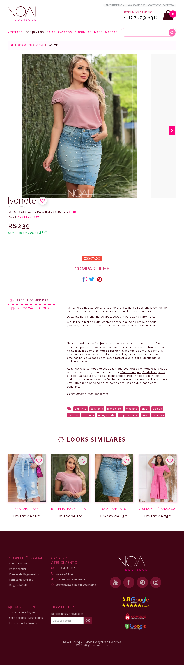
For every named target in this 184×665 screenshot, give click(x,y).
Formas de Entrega (20, 579)
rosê (145, 415)
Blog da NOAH (17, 585)
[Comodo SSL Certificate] (135, 616)
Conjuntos (34, 32)
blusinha (88, 415)
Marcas (111, 32)
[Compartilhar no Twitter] (91, 279)
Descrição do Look (32, 308)
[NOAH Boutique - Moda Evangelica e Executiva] (25, 13)
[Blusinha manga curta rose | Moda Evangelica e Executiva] (70, 478)
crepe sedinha (128, 415)
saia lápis (97, 408)
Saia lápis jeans (26, 508)
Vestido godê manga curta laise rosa (158, 508)
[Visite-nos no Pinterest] (142, 582)
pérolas (73, 415)
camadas (158, 415)
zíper (145, 408)
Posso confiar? (17, 569)
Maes (98, 32)
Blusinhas (83, 32)
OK (87, 620)
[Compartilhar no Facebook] (84, 279)
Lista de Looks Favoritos (24, 623)
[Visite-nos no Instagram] (155, 582)
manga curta (106, 415)
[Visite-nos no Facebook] (128, 582)
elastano (131, 408)
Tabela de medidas (32, 300)
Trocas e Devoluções (21, 612)
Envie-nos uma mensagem (72, 579)
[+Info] (73, 212)
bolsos (157, 408)
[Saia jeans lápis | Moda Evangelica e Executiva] (114, 478)
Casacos (65, 32)
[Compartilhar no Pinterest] (99, 279)
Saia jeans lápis (114, 508)
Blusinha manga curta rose (70, 508)
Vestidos (15, 32)
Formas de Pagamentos (23, 574)
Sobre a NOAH (17, 563)
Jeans (39, 45)
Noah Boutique (28, 216)
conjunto (80, 408)
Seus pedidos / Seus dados (25, 617)
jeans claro (114, 408)
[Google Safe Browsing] (135, 627)
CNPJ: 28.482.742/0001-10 (92, 645)
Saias (51, 32)
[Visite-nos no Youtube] (115, 582)
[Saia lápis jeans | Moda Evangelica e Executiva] (27, 478)
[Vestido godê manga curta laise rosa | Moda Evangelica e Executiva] (158, 478)
